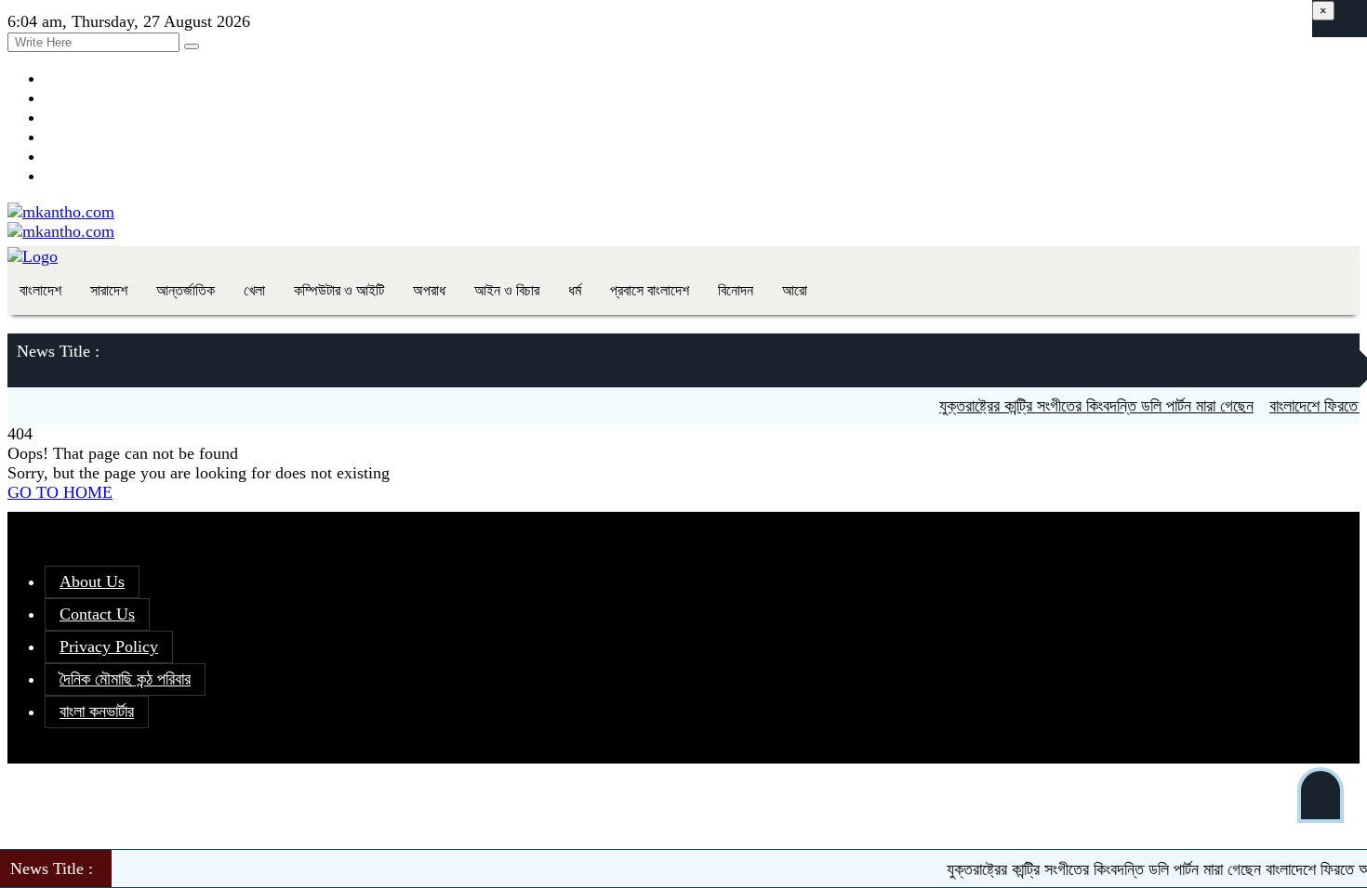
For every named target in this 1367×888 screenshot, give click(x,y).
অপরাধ (429, 290)
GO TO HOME (60, 492)
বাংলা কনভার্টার (97, 711)
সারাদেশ (108, 290)
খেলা (254, 290)
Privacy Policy (109, 646)
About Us (92, 581)
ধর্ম (574, 290)
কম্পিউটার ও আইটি (339, 290)
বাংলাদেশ (40, 290)
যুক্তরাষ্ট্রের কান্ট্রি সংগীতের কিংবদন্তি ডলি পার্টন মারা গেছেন (1087, 406)
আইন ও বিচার (506, 290)
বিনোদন (735, 290)
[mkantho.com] (60, 211)
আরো (794, 290)
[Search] (191, 46)
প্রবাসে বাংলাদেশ (649, 290)
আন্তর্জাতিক (185, 290)
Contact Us (97, 614)
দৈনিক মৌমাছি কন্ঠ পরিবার (125, 679)
